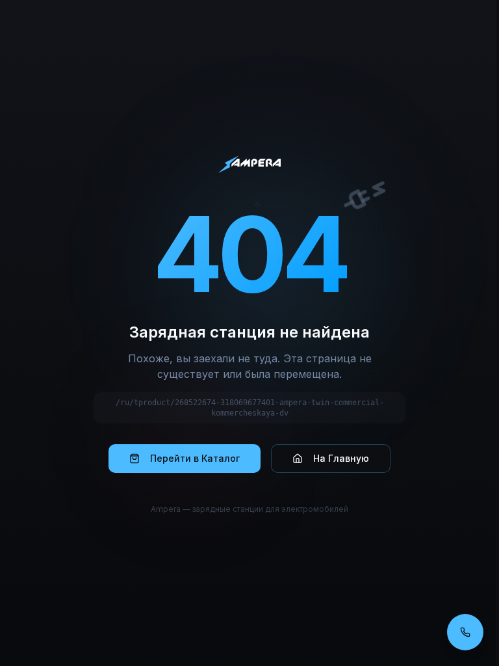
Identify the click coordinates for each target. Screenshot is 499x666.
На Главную (341, 458)
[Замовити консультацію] (465, 632)
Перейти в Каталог (195, 458)
